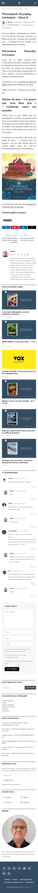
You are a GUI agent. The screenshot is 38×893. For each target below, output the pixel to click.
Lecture (4, 703)
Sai (9, 571)
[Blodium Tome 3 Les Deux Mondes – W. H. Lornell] (19, 389)
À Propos (7, 879)
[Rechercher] (35, 3)
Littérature (5, 709)
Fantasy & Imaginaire (8, 705)
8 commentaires (28, 25)
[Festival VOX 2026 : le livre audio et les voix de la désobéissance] (19, 359)
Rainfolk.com (27, 887)
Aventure (8, 220)
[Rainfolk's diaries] (19, 3)
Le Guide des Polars (7, 701)
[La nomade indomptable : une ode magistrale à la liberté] (19, 299)
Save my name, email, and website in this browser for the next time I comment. (17, 650)
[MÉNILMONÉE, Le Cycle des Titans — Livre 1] (19, 329)
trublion (10, 478)
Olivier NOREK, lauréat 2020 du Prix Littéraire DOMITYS (10, 240)
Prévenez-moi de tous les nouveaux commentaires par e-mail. (15, 656)
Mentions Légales (26, 879)
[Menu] (3, 3)
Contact (15, 879)
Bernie (10, 22)
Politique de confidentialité (13, 882)
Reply (33, 486)
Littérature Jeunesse (13, 25)
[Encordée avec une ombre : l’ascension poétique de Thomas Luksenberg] (19, 448)
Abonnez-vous (8, 780)
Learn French (5, 711)
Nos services (29, 882)
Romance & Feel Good (8, 707)
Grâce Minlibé (12, 531)
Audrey (10, 503)
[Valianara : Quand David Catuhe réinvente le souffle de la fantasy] (19, 418)
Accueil (4, 9)
